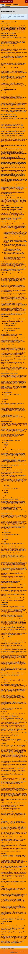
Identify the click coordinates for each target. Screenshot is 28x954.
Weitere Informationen (13, 17)
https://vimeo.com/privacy (6, 709)
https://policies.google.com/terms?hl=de (12, 462)
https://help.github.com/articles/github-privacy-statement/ (13, 557)
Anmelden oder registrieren (6, 1)
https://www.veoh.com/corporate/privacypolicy (10, 851)
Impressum (12, 948)
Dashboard (15, 4)
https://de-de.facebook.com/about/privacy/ (10, 417)
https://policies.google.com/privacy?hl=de (10, 465)
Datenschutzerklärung (5, 948)
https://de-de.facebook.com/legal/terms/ (13, 418)
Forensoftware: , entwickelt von (14, 952)
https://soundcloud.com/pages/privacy (9, 811)
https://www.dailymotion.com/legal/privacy (10, 884)
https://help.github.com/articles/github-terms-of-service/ (12, 556)
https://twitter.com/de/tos (6, 511)
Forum (2, 4)
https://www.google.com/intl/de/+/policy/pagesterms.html (13, 464)
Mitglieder (8, 4)
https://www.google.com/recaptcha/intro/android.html (12, 774)
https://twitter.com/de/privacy (19, 511)
